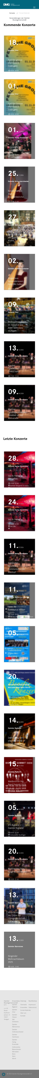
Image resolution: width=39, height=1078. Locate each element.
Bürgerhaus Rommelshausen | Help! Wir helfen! (16, 281)
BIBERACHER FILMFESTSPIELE (16, 149)
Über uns (23, 1013)
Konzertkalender (25, 1010)
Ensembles (23, 1007)
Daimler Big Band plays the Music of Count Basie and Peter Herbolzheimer (16, 744)
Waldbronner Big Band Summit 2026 (17, 783)
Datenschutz (32, 1007)
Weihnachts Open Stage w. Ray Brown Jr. (17, 872)
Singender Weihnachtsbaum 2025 (16, 959)
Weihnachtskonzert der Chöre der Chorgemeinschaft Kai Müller (17, 917)
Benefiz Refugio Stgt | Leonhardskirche (16, 194)
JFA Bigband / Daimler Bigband (15, 826)
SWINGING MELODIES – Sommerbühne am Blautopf (16, 567)
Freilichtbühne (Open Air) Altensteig (14, 653)
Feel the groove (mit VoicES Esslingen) (15, 63)
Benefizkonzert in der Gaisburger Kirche (16, 237)
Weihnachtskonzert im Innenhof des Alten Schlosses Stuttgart (17, 326)
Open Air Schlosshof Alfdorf (16, 608)
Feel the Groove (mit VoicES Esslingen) (15, 106)
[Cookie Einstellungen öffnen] (3, 1075)
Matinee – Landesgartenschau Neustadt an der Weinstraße (17, 413)
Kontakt (22, 1016)
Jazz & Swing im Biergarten (15, 477)
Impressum (32, 1004)
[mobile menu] (34, 7)
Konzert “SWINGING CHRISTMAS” (14, 368)
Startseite (12, 13)
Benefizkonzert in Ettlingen (16, 698)
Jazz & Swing (14, 519)
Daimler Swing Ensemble (15, 1042)
